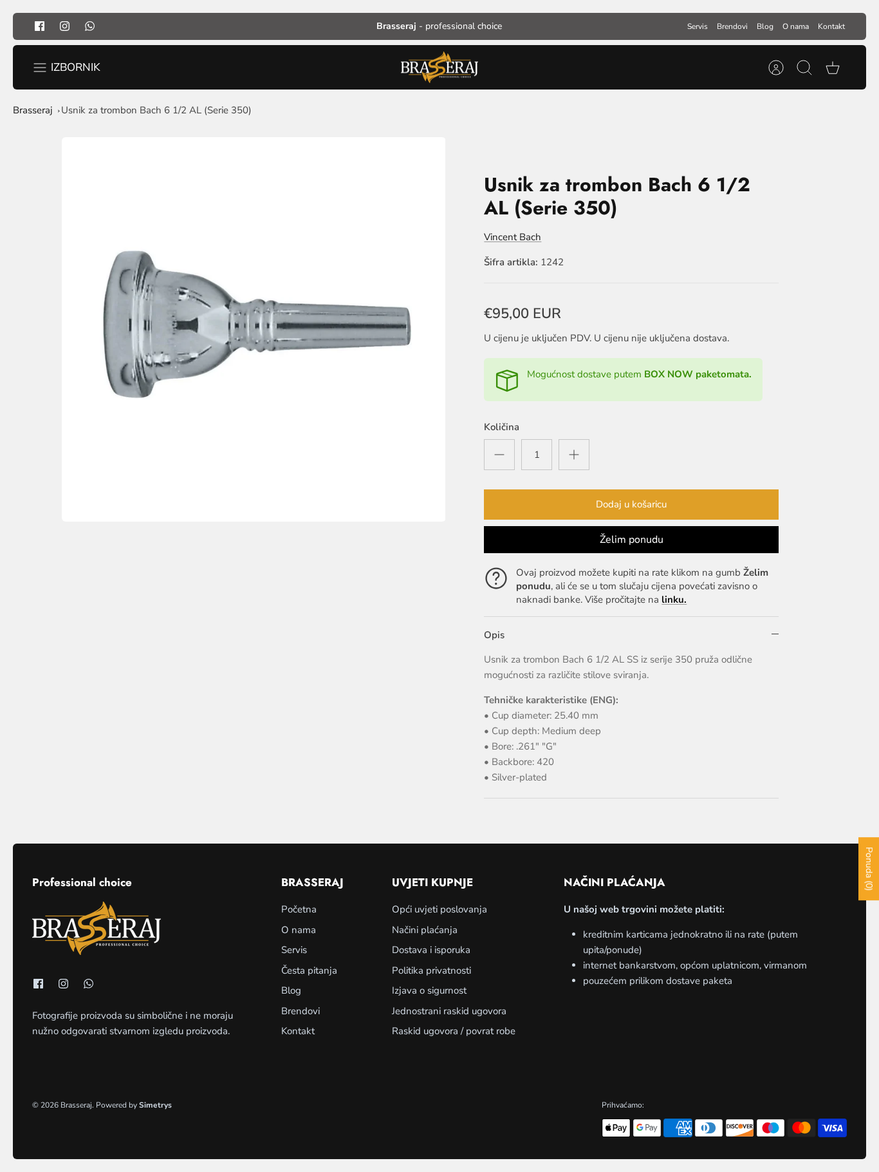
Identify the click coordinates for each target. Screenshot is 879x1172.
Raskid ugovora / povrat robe (453, 1031)
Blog (765, 26)
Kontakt (831, 26)
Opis (494, 635)
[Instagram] (64, 26)
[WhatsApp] (89, 26)
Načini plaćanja (425, 929)
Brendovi (732, 26)
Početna (299, 909)
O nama (795, 26)
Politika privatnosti (431, 970)
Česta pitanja (309, 970)
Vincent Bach (512, 237)
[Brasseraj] (439, 68)
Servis (697, 26)
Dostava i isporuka (431, 949)
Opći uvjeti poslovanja (439, 909)
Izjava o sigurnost (429, 990)
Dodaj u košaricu (631, 504)
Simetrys (155, 1105)
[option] (254, 329)
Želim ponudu (631, 540)
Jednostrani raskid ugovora (449, 1011)
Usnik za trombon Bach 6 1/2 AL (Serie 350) (156, 110)
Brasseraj (33, 110)
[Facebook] (39, 26)
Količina (501, 427)
